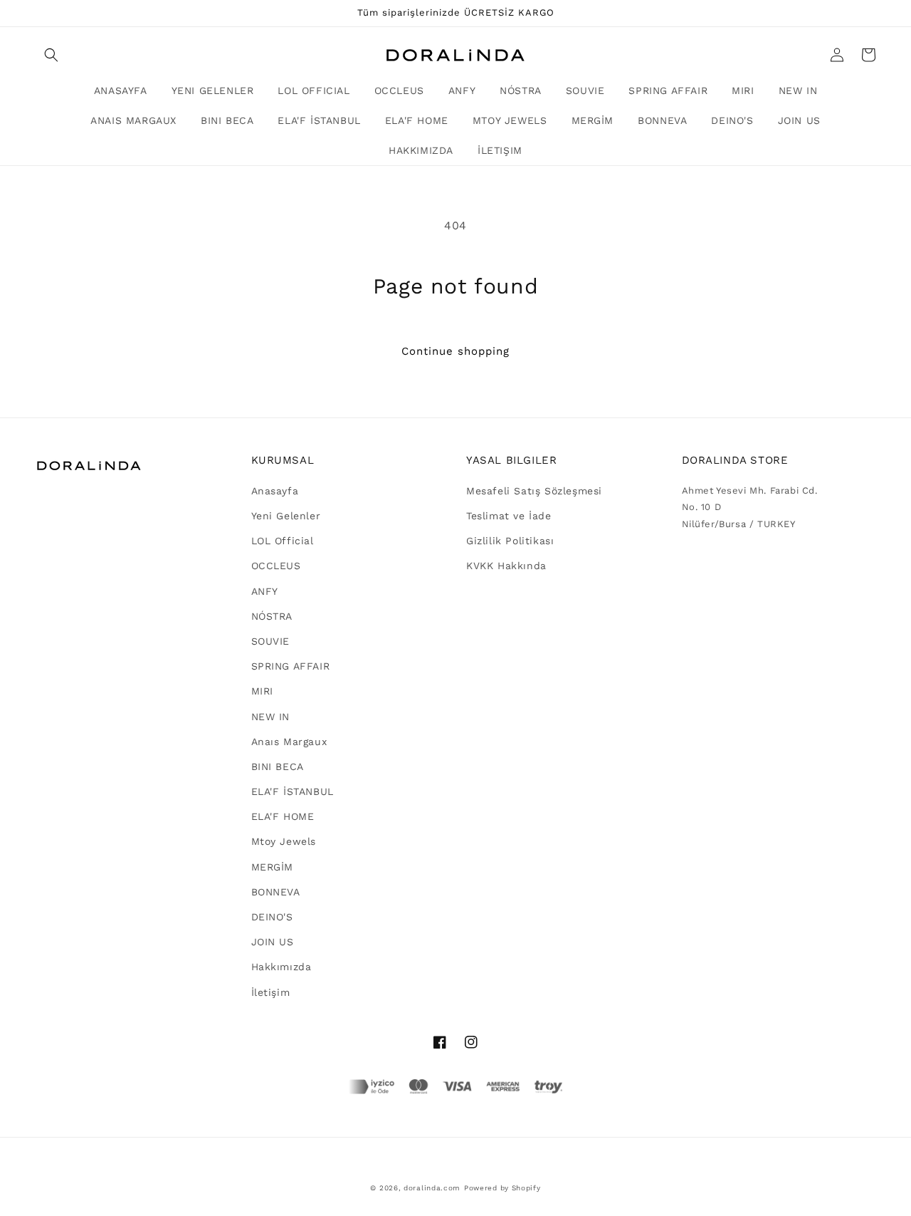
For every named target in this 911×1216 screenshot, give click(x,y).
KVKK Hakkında (506, 565)
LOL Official (282, 540)
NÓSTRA (272, 616)
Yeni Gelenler (286, 515)
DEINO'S (272, 917)
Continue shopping (455, 351)
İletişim (270, 992)
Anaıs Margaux (289, 741)
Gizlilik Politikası (510, 540)
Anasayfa (275, 491)
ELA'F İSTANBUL (292, 791)
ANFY (264, 591)
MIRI (262, 691)
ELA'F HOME (283, 816)
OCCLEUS (276, 565)
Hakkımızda (281, 966)
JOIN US (272, 941)
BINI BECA (277, 766)
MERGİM (272, 867)
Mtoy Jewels (284, 841)
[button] (51, 55)
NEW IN (270, 716)
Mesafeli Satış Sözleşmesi (534, 491)
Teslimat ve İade (509, 515)
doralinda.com (432, 1188)
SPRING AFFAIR (290, 666)
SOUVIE (270, 641)
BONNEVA (275, 892)
